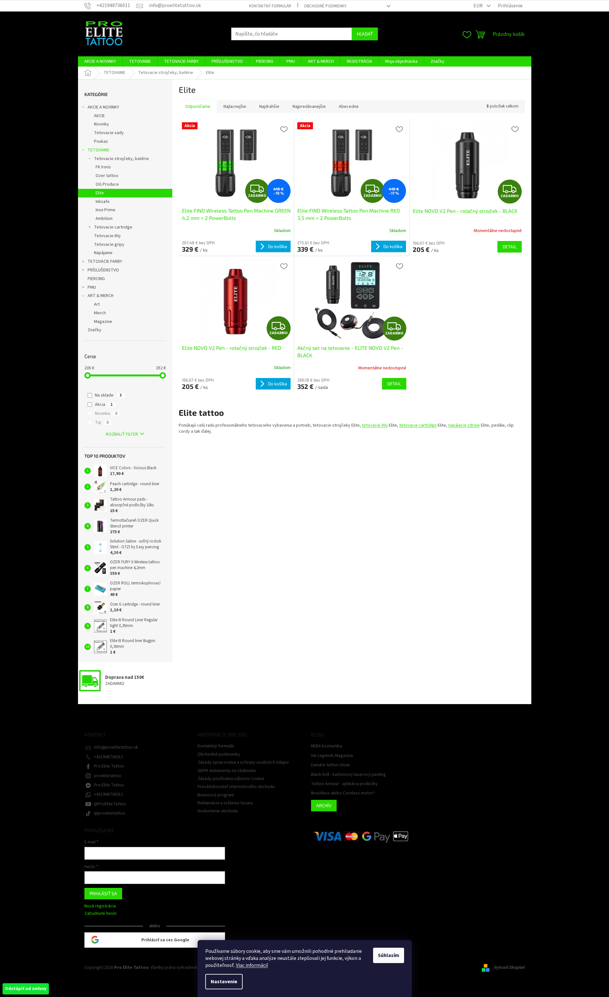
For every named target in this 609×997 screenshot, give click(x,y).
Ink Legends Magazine (332, 756)
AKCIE (99, 116)
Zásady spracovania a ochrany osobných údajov (243, 762)
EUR (478, 5)
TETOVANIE (98, 150)
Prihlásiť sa (103, 893)
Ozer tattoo (107, 176)
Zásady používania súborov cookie (231, 779)
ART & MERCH (100, 296)
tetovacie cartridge (418, 425)
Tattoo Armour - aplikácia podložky (344, 784)
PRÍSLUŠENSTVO (103, 270)
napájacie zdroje (464, 425)
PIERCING (96, 279)
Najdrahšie (269, 106)
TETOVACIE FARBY (105, 261)
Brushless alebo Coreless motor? (343, 793)
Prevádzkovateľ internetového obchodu (236, 787)
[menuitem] (100, 61)
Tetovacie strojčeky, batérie (121, 159)
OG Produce (107, 184)
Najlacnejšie (234, 106)
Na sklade (108, 395)
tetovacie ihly (375, 425)
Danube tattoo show (330, 765)
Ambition (104, 218)
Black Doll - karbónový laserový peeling (348, 775)
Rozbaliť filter (122, 434)
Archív (324, 805)
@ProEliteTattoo (110, 804)
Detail (510, 246)
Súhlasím (388, 955)
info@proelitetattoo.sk (116, 747)
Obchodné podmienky (325, 6)
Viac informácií (252, 965)
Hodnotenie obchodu (218, 811)
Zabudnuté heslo (100, 914)
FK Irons (103, 167)
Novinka (106, 413)
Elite (100, 193)
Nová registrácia (100, 906)
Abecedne (349, 106)
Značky (94, 330)
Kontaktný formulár (270, 6)
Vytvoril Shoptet (509, 967)
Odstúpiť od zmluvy (25, 988)
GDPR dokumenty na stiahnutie (227, 771)
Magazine (103, 321)
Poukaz (101, 141)
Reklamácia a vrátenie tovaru (225, 803)
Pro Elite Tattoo (109, 766)
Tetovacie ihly (107, 236)
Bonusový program (216, 795)
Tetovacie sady (109, 133)
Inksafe (103, 201)
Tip (102, 422)
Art (97, 304)
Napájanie (103, 253)
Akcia (104, 404)
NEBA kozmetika (326, 746)
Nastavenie (224, 981)
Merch (100, 313)
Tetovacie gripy (109, 244)
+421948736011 (108, 757)
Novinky (101, 124)
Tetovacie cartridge (113, 227)
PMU (92, 287)
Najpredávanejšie (309, 106)
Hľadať (365, 33)
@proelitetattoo (109, 813)
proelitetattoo (107, 776)
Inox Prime (105, 210)
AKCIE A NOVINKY (103, 107)
